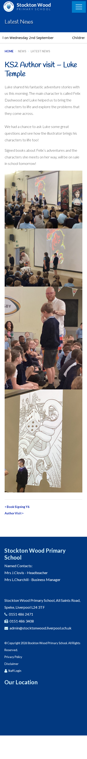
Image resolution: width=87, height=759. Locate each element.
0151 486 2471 (21, 614)
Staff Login (14, 671)
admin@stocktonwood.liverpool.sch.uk (40, 628)
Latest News (40, 51)
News (22, 51)
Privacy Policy (13, 657)
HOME (9, 51)
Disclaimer (11, 664)
